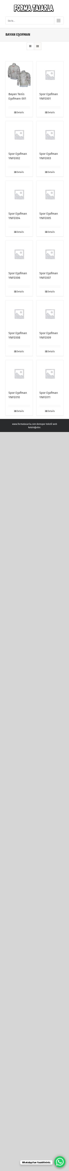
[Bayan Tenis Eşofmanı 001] (19, 74)
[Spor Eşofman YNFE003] (50, 134)
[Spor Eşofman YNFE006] (19, 254)
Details (20, 112)
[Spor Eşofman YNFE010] (19, 373)
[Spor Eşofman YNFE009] (50, 313)
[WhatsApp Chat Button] (59, 1161)
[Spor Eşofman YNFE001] (50, 74)
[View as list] (37, 46)
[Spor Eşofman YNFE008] (19, 313)
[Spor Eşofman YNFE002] (19, 134)
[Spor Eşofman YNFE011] (50, 373)
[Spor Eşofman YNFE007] (50, 254)
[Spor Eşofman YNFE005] (50, 194)
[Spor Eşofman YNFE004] (19, 194)
